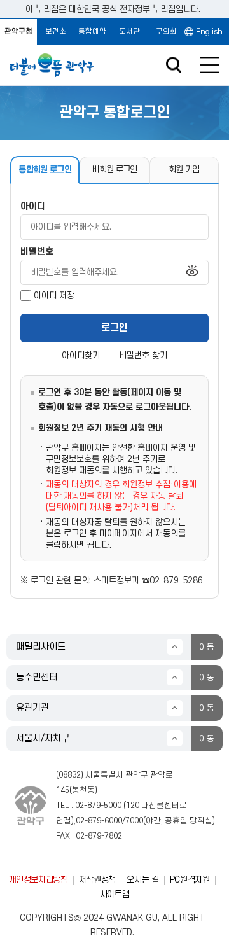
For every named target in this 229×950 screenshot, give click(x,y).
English (209, 31)
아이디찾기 (81, 355)
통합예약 (92, 31)
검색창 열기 (173, 65)
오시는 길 (142, 879)
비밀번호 (36, 251)
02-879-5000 (98, 805)
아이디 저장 (54, 295)
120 (132, 805)
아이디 (32, 206)
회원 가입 (184, 169)
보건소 (55, 31)
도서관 (129, 31)
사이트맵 (115, 894)
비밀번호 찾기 (143, 355)
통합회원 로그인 (44, 169)
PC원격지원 (190, 879)
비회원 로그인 (114, 169)
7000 (134, 820)
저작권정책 (97, 879)
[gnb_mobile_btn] (209, 65)
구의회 (166, 31)
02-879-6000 (99, 820)
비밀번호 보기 (192, 272)
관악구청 (18, 31)
